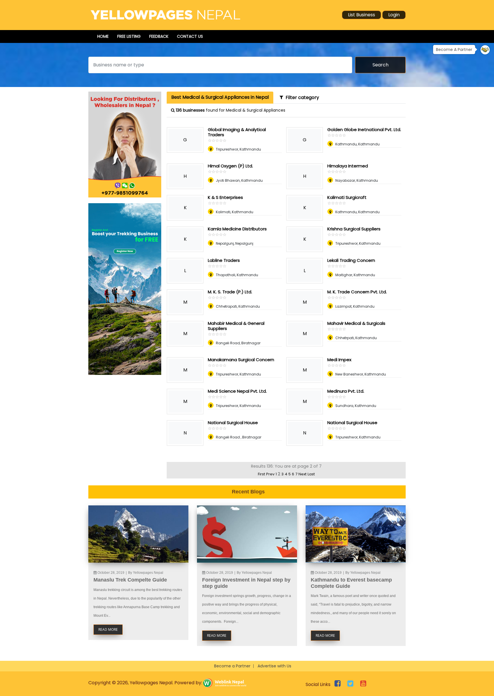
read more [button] (108, 629)
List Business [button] (361, 14)
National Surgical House (233, 423)
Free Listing (129, 36)
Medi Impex (339, 360)
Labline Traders (224, 260)
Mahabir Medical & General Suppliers (236, 325)
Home (103, 36)
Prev (270, 474)
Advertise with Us (274, 666)
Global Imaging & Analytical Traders (237, 132)
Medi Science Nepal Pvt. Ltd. (237, 391)
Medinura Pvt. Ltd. (345, 391)
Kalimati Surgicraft (346, 197)
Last (311, 474)
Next (302, 474)
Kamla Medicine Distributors (237, 229)
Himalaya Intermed (347, 166)
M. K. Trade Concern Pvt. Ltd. (357, 292)
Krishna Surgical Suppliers (354, 229)
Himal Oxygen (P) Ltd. (230, 166)
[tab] (220, 98)
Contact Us (190, 36)
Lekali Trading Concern (351, 260)
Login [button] (394, 14)
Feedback (158, 36)
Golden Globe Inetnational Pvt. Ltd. (364, 129)
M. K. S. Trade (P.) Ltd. (230, 292)
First (261, 474)
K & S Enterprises (225, 197)
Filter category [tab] (301, 97)
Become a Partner (232, 666)
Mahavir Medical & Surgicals (356, 323)
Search (381, 65)
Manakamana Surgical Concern (241, 360)
